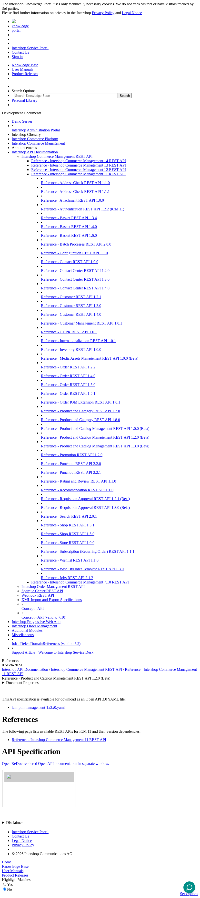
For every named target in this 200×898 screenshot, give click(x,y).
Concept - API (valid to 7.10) (43, 617)
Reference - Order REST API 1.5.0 (68, 385)
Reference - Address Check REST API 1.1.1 (75, 191)
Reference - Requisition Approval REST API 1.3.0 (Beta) (85, 507)
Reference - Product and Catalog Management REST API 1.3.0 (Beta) (95, 446)
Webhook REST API (37, 595)
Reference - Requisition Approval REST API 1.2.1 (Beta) (85, 499)
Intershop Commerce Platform (35, 139)
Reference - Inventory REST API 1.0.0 (71, 349)
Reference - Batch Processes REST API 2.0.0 (76, 244)
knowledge (20, 26)
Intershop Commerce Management (38, 143)
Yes (10, 884)
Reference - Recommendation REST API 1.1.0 (77, 490)
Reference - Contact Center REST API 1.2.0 (75, 270)
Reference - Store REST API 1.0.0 (67, 543)
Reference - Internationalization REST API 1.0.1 (78, 341)
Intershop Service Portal (30, 48)
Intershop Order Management (34, 626)
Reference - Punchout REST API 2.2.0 (71, 464)
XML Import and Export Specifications (51, 600)
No (9, 889)
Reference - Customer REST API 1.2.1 (71, 297)
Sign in (17, 57)
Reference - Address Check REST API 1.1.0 (75, 183)
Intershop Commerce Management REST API (56, 156)
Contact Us (20, 52)
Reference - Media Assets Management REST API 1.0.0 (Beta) (89, 358)
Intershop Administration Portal (36, 130)
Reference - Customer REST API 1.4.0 (71, 314)
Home (6, 862)
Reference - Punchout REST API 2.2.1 (71, 472)
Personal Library (24, 100)
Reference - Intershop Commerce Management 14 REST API (78, 161)
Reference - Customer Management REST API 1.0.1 (81, 323)
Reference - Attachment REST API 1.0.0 (72, 200)
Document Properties (22, 683)
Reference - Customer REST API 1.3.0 (71, 306)
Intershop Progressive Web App (36, 622)
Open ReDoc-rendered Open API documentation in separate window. (55, 763)
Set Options (189, 894)
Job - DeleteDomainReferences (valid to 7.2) (46, 643)
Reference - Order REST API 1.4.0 (68, 376)
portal (16, 30)
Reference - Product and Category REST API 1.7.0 (80, 411)
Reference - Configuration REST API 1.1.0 (74, 253)
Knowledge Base (25, 65)
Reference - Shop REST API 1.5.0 (67, 534)
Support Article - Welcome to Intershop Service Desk (52, 652)
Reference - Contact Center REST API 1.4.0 (75, 288)
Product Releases (25, 74)
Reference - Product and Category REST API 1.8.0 (80, 420)
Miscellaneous (23, 635)
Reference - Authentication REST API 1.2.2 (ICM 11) (82, 209)
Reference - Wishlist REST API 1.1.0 (70, 560)
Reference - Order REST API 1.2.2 (68, 367)
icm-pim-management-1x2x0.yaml (38, 707)
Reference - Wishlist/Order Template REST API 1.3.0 (82, 569)
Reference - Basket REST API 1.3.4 (69, 218)
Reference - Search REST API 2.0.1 (69, 516)
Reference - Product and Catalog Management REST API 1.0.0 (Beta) (95, 428)
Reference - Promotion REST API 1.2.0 (71, 455)
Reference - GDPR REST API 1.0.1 (69, 332)
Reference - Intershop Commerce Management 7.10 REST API (80, 582)
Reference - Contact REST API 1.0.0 (69, 262)
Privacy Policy (103, 13)
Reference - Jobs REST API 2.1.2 (67, 578)
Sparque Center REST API (42, 591)
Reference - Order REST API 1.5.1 (68, 393)
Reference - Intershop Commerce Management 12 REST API (78, 170)
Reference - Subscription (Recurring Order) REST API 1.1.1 (87, 551)
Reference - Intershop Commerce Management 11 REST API (78, 174)
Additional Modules (27, 630)
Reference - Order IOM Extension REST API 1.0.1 (80, 402)
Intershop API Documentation (35, 152)
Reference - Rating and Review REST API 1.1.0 (78, 481)
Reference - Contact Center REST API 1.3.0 (75, 279)
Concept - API (32, 608)
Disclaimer (14, 822)
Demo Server (22, 121)
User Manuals (22, 69)
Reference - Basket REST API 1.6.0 (69, 235)
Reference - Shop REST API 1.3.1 (67, 525)
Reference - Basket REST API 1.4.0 (69, 227)
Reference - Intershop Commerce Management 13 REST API (78, 165)
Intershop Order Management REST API (53, 586)
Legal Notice (132, 13)
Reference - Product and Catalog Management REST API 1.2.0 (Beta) (95, 437)
